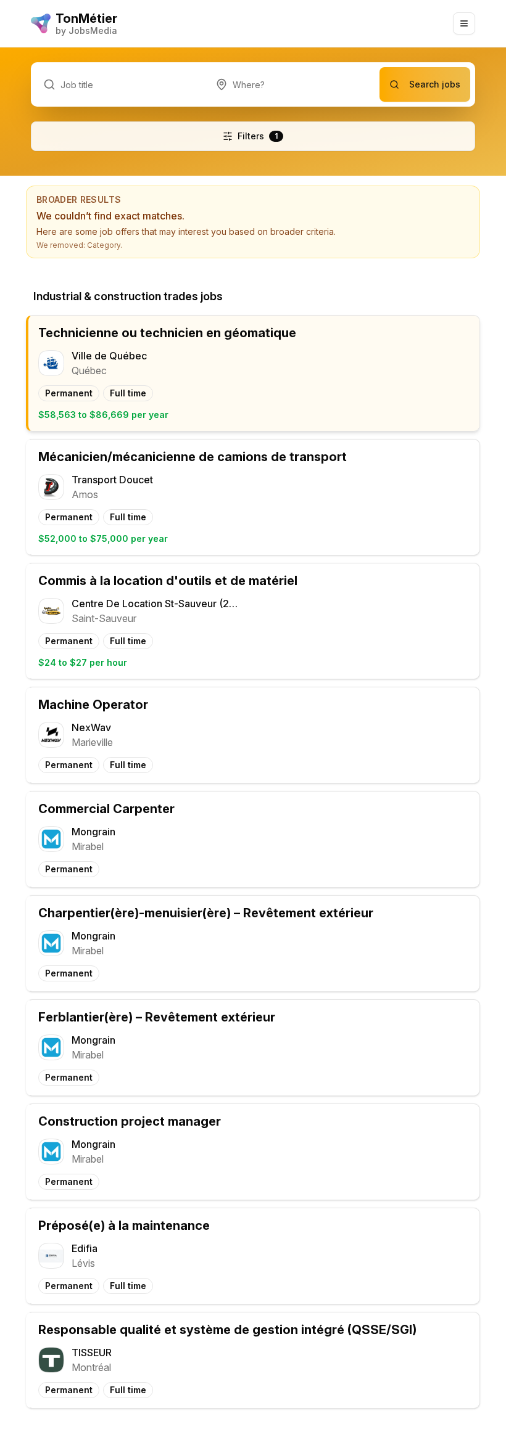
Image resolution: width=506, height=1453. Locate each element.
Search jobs (434, 84)
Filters (258, 136)
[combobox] (291, 84)
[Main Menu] (464, 23)
